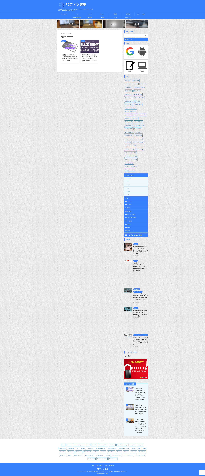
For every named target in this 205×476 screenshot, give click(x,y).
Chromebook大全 (77, 17)
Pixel (127, 118)
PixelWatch (129, 125)
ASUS (142, 84)
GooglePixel (129, 101)
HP (138, 101)
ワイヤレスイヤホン (131, 166)
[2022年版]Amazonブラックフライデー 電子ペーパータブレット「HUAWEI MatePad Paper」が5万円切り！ (89, 58)
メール (115, 17)
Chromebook (64, 14)
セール (76, 14)
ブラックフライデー (131, 156)
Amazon (135, 80)
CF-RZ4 (128, 87)
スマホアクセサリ (138, 142)
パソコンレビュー (130, 152)
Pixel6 (135, 118)
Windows (128, 135)
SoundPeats (129, 132)
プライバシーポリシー (109, 465)
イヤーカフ (138, 135)
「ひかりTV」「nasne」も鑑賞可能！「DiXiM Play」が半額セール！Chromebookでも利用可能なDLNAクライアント (140, 297)
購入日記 (128, 14)
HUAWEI (128, 104)
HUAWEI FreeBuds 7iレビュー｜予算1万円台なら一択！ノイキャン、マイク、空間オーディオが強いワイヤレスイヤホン (140, 250)
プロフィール (128, 17)
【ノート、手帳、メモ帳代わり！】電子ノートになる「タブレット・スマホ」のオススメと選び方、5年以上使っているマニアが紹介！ (141, 426)
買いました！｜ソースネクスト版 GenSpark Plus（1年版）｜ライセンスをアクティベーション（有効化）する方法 (140, 341)
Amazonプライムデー (131, 84)
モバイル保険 (129, 163)
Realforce (128, 128)
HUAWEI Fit (138, 104)
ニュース (90, 14)
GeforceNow (139, 97)
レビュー (102, 14)
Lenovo (143, 115)
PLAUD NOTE (139, 125)
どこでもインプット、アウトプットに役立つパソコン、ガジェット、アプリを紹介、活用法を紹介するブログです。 (102, 471)
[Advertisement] (136, 281)
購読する (129, 39)
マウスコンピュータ (131, 159)
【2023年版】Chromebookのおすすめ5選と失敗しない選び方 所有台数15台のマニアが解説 (141, 409)
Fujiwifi (137, 91)
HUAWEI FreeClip (130, 111)
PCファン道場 (102, 469)
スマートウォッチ (130, 146)
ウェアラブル (129, 139)
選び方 (128, 185)
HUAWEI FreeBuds (130, 108)
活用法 (115, 14)
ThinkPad (139, 132)
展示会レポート (129, 170)
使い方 (128, 188)
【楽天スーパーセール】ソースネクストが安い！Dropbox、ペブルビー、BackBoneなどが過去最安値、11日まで (140, 266)
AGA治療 (90, 17)
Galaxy (128, 94)
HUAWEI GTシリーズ (131, 115)
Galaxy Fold (138, 94)
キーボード (139, 139)
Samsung (137, 128)
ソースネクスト (130, 149)
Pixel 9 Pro (128, 121)
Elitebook (128, 91)
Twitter (102, 17)
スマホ (128, 142)
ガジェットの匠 (141, 14)
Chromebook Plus (139, 87)
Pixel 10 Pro (138, 121)
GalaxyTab (129, 97)
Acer (127, 80)
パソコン (140, 149)
